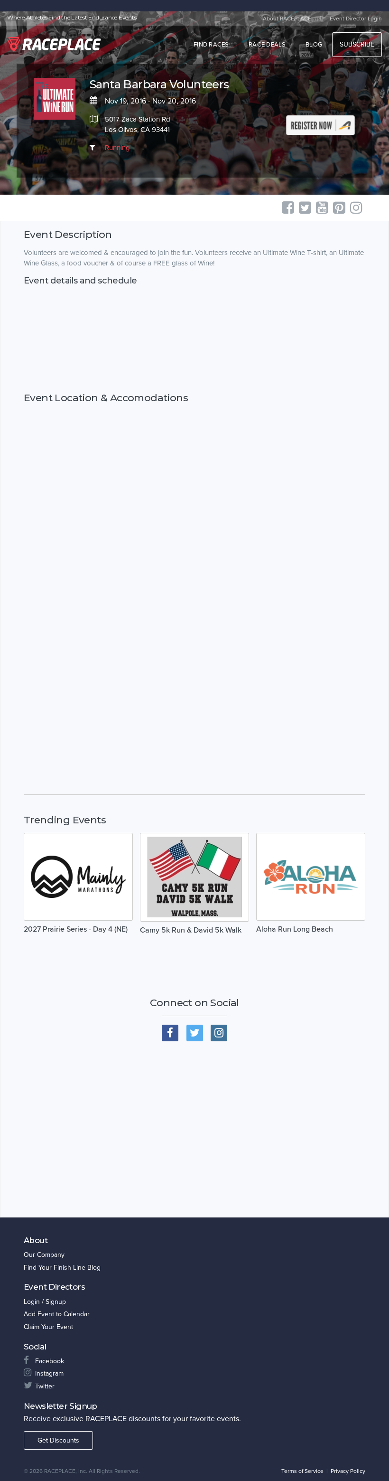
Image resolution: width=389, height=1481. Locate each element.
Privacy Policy (348, 1471)
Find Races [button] (211, 44)
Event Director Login (356, 18)
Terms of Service (302, 1471)
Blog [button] (314, 44)
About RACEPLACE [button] (287, 18)
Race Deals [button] (267, 44)
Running (117, 147)
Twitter (45, 1386)
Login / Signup (45, 1302)
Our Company (44, 1255)
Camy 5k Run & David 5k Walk (190, 930)
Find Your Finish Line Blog (62, 1268)
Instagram (49, 1373)
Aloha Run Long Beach (294, 929)
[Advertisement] (194, 339)
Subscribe (357, 44)
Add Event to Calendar (57, 1314)
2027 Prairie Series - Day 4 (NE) (76, 929)
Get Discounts (58, 1440)
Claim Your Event (48, 1327)
